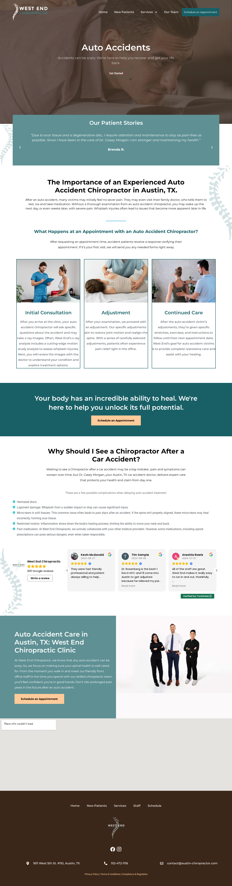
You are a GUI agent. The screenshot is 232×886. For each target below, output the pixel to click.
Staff (136, 805)
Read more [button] (77, 586)
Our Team (171, 12)
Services (147, 12)
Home (103, 12)
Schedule (154, 805)
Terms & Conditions (110, 874)
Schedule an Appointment (200, 12)
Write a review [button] (40, 578)
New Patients (124, 12)
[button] (20, 147)
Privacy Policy (92, 874)
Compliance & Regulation (135, 874)
